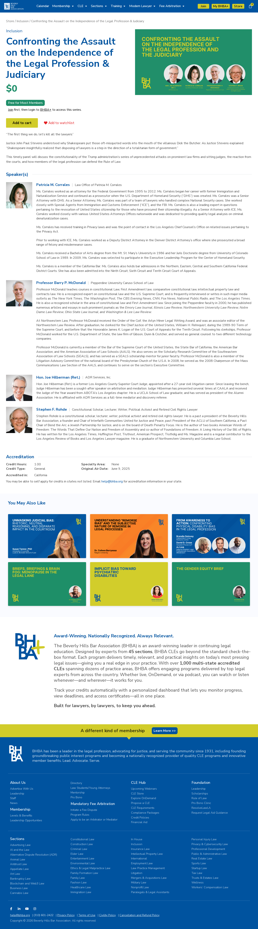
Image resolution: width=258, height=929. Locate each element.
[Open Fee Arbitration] (183, 6)
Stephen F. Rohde (51, 409)
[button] (14, 30)
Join (10, 110)
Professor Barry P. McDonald (61, 282)
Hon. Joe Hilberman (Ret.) (58, 377)
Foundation (200, 782)
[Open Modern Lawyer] (154, 6)
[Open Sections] (105, 6)
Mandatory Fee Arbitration (93, 803)
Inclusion (23, 21)
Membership (20, 809)
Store (10, 21)
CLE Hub (138, 782)
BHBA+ (45, 110)
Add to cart (21, 123)
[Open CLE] (86, 6)
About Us (18, 782)
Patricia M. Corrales (53, 184)
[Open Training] (124, 6)
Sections (17, 838)
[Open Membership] (72, 6)
